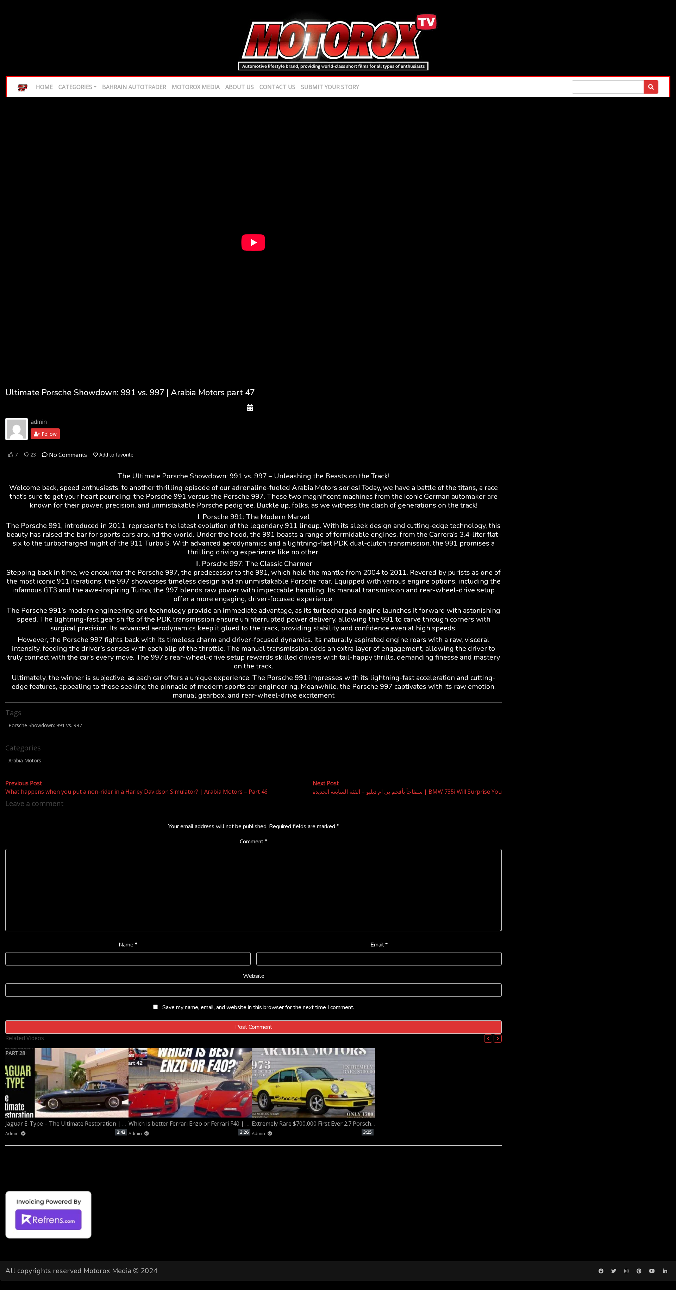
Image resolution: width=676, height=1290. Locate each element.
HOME (44, 87)
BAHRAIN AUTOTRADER (134, 87)
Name (128, 945)
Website (253, 976)
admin (39, 422)
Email (379, 945)
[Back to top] (20, 1248)
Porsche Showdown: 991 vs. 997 (45, 725)
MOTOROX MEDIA (196, 87)
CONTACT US (277, 87)
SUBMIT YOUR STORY (330, 87)
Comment (253, 841)
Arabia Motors (24, 760)
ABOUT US (239, 87)
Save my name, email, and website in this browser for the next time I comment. (258, 1007)
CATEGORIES (75, 87)
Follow (48, 433)
